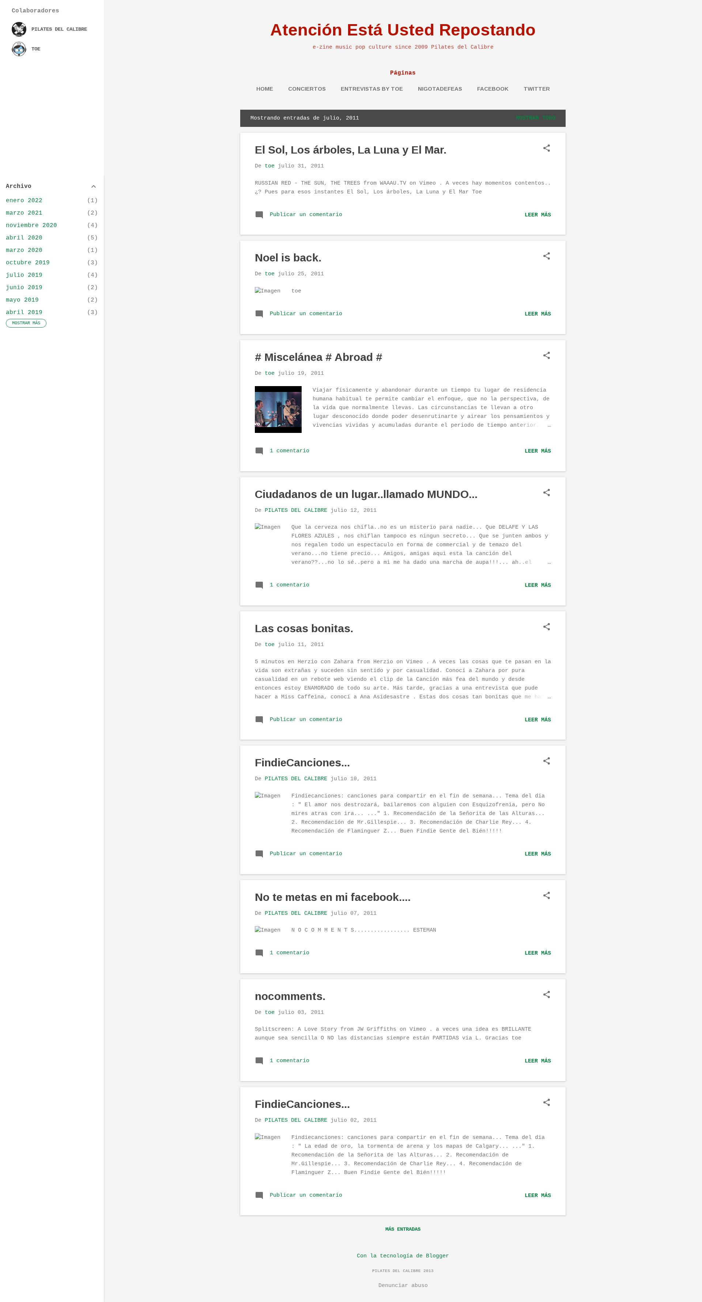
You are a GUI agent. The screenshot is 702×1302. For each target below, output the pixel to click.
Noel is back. (288, 258)
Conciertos (307, 89)
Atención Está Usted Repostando (403, 29)
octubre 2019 (28, 263)
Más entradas (402, 1229)
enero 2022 (24, 200)
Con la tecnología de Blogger (403, 1256)
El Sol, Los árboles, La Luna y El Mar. (350, 150)
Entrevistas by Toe (372, 89)
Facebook (493, 89)
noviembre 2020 (31, 225)
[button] (546, 149)
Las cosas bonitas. (304, 628)
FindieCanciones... (302, 762)
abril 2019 (24, 312)
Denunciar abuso (403, 1286)
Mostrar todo (535, 118)
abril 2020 (24, 238)
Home (264, 89)
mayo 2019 (22, 300)
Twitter (537, 89)
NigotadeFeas (440, 89)
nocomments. (290, 996)
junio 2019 (24, 287)
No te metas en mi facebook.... (333, 897)
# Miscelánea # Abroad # (318, 357)
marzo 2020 (24, 250)
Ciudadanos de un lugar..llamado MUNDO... (366, 494)
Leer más (538, 215)
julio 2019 (24, 275)
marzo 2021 (24, 213)
